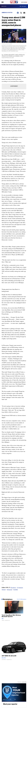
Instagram (9, 589)
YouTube (15, 589)
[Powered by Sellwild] (24, 682)
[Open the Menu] (2, 2)
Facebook (13, 587)
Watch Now (23, 2)
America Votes (7, 12)
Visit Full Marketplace (21, 599)
